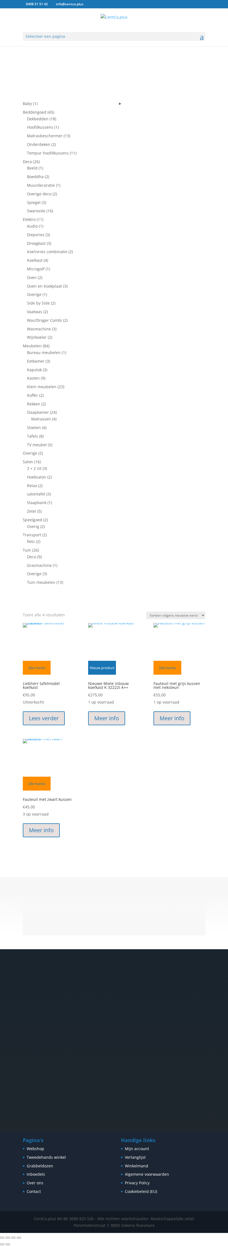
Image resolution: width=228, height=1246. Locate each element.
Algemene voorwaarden (147, 1174)
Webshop (35, 1148)
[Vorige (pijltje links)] (2, 1244)
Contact (34, 1191)
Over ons (35, 1182)
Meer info (106, 718)
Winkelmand (136, 1165)
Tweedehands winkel (46, 1157)
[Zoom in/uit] (2, 1237)
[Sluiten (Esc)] (19, 1237)
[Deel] (13, 1237)
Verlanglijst (135, 1157)
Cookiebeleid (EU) (141, 1191)
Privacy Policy (137, 1182)
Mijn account (137, 1148)
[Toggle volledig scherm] (8, 1237)
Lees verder (44, 718)
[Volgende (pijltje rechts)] (8, 1244)
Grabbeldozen (40, 1165)
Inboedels (36, 1174)
